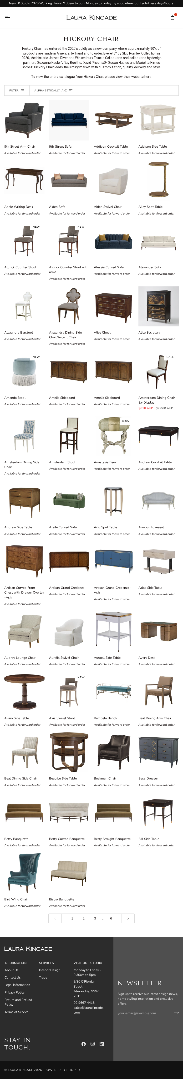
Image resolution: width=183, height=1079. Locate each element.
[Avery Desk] (158, 632)
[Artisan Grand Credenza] (69, 562)
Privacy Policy (15, 992)
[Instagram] (93, 1044)
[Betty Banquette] (24, 813)
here (147, 77)
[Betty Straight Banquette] (114, 813)
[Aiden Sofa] (69, 181)
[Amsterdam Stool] (69, 436)
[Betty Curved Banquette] (69, 813)
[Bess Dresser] (158, 752)
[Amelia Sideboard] (69, 371)
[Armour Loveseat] (158, 501)
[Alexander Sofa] (158, 241)
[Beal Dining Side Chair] (24, 752)
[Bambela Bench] (114, 692)
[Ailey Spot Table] (158, 181)
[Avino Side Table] (24, 692)
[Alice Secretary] (158, 306)
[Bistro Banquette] (69, 873)
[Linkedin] (102, 1044)
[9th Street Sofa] (69, 120)
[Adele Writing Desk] (24, 181)
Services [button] (46, 963)
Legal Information (17, 985)
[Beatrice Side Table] (69, 752)
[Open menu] (11, 18)
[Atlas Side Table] (158, 562)
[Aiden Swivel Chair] (114, 181)
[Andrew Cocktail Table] (158, 436)
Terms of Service (16, 1012)
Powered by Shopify (62, 1070)
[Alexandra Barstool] (24, 306)
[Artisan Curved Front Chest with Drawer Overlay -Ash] (24, 562)
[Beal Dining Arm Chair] (158, 692)
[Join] (175, 1012)
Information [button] (16, 963)
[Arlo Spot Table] (114, 501)
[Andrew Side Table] (24, 501)
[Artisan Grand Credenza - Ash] (114, 562)
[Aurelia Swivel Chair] (69, 632)
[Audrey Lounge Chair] (24, 632)
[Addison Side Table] (158, 120)
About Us (12, 970)
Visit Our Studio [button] (88, 963)
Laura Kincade (20, 1070)
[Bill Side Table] (158, 813)
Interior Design (50, 970)
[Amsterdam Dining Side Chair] (24, 436)
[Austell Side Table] (114, 632)
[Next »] (128, 918)
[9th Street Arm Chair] (24, 120)
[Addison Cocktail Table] (114, 120)
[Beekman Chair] (114, 752)
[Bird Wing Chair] (24, 873)
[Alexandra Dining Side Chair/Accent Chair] (69, 306)
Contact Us (13, 977)
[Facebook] (83, 1044)
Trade (43, 977)
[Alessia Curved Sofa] (114, 241)
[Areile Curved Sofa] (69, 501)
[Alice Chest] (114, 306)
